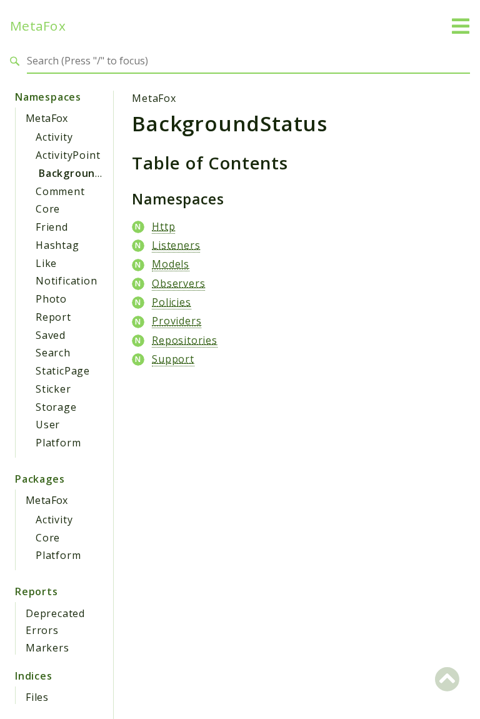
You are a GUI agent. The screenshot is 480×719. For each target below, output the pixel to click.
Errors (42, 630)
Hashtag (57, 245)
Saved (51, 335)
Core (48, 209)
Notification (67, 281)
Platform (58, 443)
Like (46, 263)
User (48, 424)
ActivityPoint (68, 155)
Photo (51, 299)
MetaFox (38, 26)
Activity (54, 137)
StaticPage (63, 371)
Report (53, 317)
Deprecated (55, 613)
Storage (56, 407)
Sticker (53, 389)
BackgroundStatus (88, 173)
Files (37, 697)
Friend (52, 227)
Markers (47, 648)
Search (53, 353)
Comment (60, 191)
